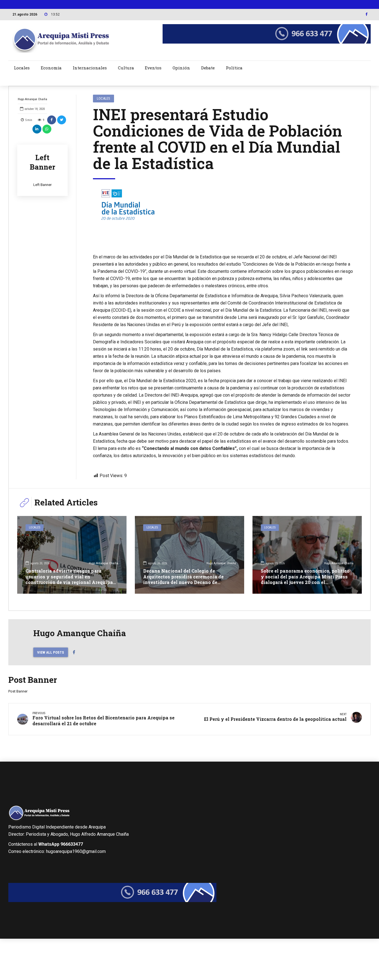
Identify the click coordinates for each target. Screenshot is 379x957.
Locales (22, 67)
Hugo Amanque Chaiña (32, 99)
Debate (208, 67)
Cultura (126, 67)
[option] (223, 216)
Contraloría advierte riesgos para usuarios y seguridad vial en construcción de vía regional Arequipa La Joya (69, 579)
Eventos (153, 67)
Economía (51, 67)
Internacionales (90, 67)
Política (234, 67)
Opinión (181, 67)
